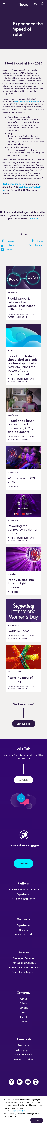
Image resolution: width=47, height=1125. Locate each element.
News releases (23, 1054)
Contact (23, 1021)
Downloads (23, 1039)
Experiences (23, 894)
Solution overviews (23, 1059)
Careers (23, 1012)
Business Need (23, 934)
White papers (23, 1050)
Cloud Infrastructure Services (23, 967)
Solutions (23, 919)
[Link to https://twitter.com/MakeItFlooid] (11, 1082)
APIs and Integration (23, 898)
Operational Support (23, 972)
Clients (23, 1003)
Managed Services (23, 958)
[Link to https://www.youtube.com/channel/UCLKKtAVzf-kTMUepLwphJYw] (28, 1082)
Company (23, 992)
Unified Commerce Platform (23, 889)
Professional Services (23, 963)
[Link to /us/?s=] (42, 4)
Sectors (23, 930)
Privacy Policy (19, 1110)
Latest (23, 1017)
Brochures (23, 1045)
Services (23, 952)
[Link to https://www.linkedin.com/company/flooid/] (20, 1082)
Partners (23, 1007)
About (23, 998)
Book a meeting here (13, 183)
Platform (24, 883)
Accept (37, 1120)
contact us (33, 218)
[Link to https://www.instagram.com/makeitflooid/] (36, 1082)
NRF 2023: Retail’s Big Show (26, 101)
